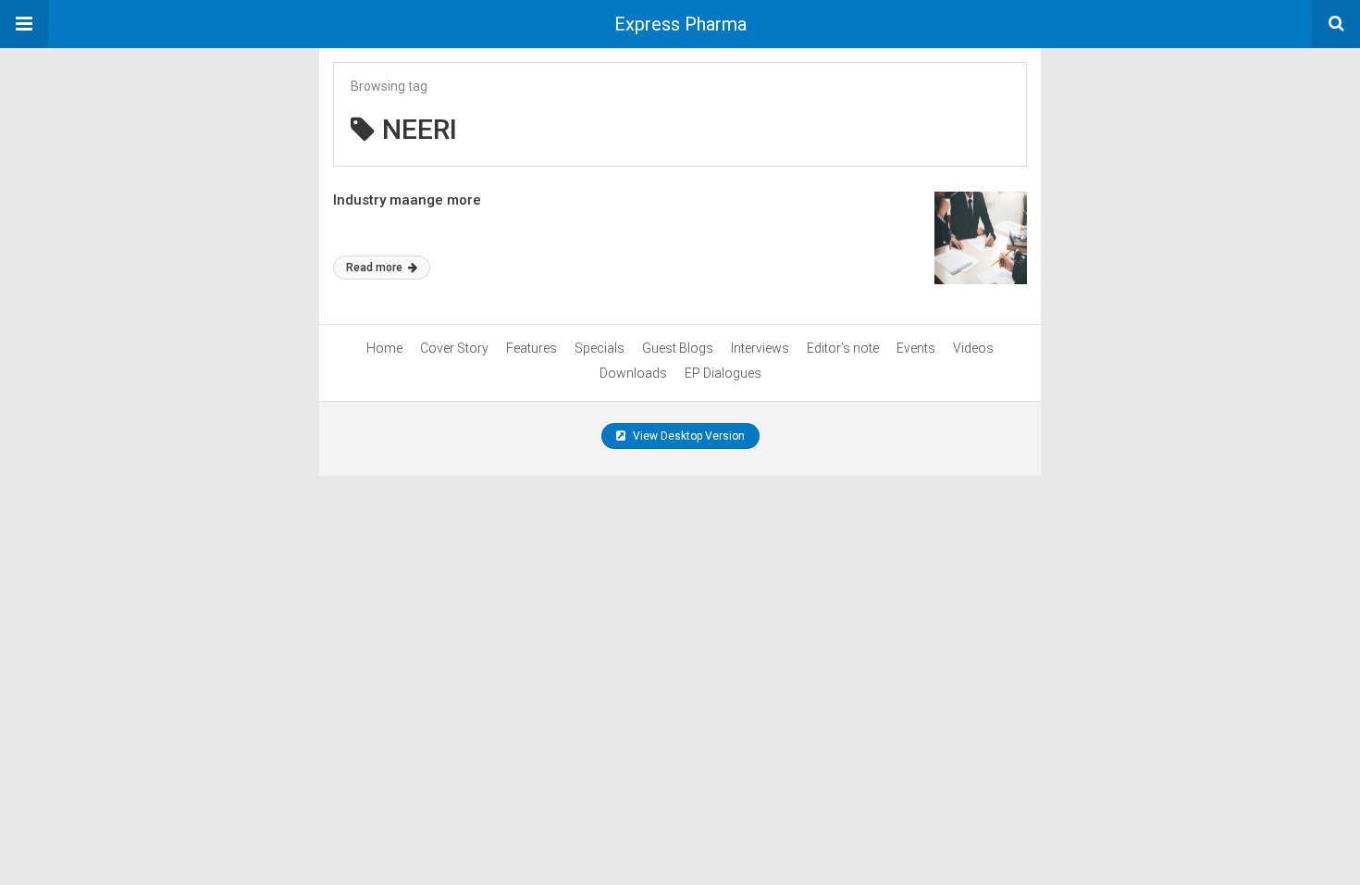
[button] (24, 24)
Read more (375, 267)
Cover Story (454, 348)
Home (384, 348)
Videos (973, 348)
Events (915, 348)
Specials (599, 348)
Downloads (633, 373)
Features (531, 348)
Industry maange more (407, 200)
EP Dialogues (723, 373)
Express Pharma (680, 24)
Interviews (760, 348)
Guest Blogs (677, 348)
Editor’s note (843, 348)
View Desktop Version (687, 436)
